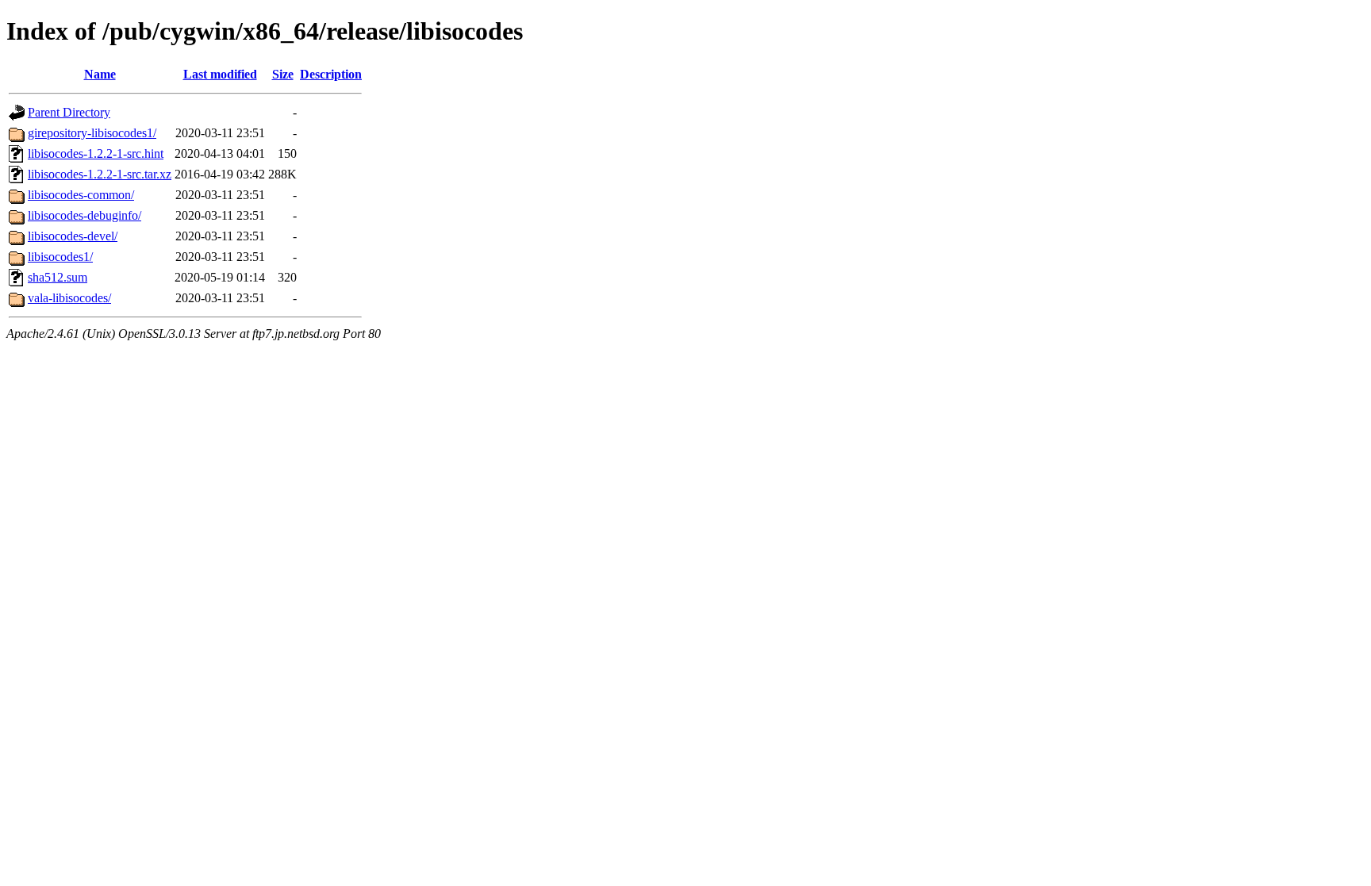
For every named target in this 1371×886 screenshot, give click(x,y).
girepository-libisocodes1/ (92, 133)
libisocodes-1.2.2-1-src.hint (95, 153)
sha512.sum (57, 277)
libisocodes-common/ (81, 194)
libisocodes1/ (60, 256)
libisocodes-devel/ (72, 236)
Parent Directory (69, 112)
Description (331, 74)
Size (283, 74)
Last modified (220, 74)
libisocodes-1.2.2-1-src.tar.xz (99, 174)
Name (100, 74)
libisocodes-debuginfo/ (84, 215)
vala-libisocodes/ (69, 298)
